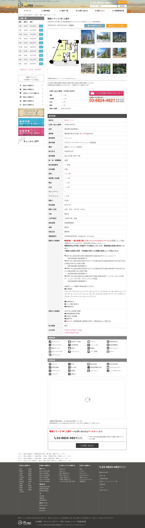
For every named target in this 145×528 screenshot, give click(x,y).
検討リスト (101, 11)
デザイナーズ (83, 473)
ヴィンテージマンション (86, 479)
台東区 (21, 475)
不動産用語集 (81, 521)
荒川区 (30, 485)
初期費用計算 (119, 11)
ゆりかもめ (42, 510)
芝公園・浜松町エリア (65, 479)
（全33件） (31, 69)
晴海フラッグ (47, 15)
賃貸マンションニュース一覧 (108, 481)
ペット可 (82, 471)
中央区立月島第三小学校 (73, 330)
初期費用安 (82, 481)
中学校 (45, 458)
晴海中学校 (51, 458)
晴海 (41, 15)
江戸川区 (21, 491)
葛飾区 (21, 489)
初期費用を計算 (95, 26)
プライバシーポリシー (51, 521)
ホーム (28, 11)
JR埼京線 (41, 498)
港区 (20, 469)
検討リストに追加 (117, 26)
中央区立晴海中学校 (71, 333)
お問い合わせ (83, 11)
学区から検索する (28, 456)
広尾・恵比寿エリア (64, 473)
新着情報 (102, 484)
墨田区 (30, 475)
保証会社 (69, 321)
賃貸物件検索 (104, 478)
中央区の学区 (37, 456)
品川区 (21, 473)
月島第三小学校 (52, 456)
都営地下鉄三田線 (43, 488)
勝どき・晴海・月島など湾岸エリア (48, 460)
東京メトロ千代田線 (44, 479)
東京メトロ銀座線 (43, 477)
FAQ (62, 521)
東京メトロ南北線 (43, 473)
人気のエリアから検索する (30, 460)
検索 (123, 6)
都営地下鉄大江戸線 (39, 453)
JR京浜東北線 (42, 500)
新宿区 (21, 471)
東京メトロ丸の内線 (44, 471)
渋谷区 (30, 471)
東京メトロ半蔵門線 (44, 481)
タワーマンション (84, 475)
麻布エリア (62, 469)
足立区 (30, 487)
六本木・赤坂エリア (64, 477)
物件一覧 (65, 11)
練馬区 (30, 489)
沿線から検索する (28, 453)
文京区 (30, 477)
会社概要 (39, 521)
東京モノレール (43, 505)
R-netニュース (70, 521)
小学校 (45, 456)
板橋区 (21, 485)
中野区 (21, 483)
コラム (102, 487)
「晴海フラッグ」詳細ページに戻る (32, 78)
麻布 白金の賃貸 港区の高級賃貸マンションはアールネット (59, 525)
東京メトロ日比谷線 (44, 475)
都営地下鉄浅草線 (43, 490)
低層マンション (83, 477)
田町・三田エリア (64, 475)
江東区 (30, 473)
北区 (29, 483)
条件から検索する (85, 465)
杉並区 (21, 487)
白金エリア (62, 471)
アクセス (123, 2)
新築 (81, 469)
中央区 (36, 15)
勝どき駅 (83, 133)
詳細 (41, 26)
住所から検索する (28, 15)
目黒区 (21, 479)
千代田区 (21, 477)
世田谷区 (21, 481)
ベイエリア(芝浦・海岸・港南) (67, 481)
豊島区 (30, 479)
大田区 (30, 481)
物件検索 (47, 11)
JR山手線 (41, 495)
